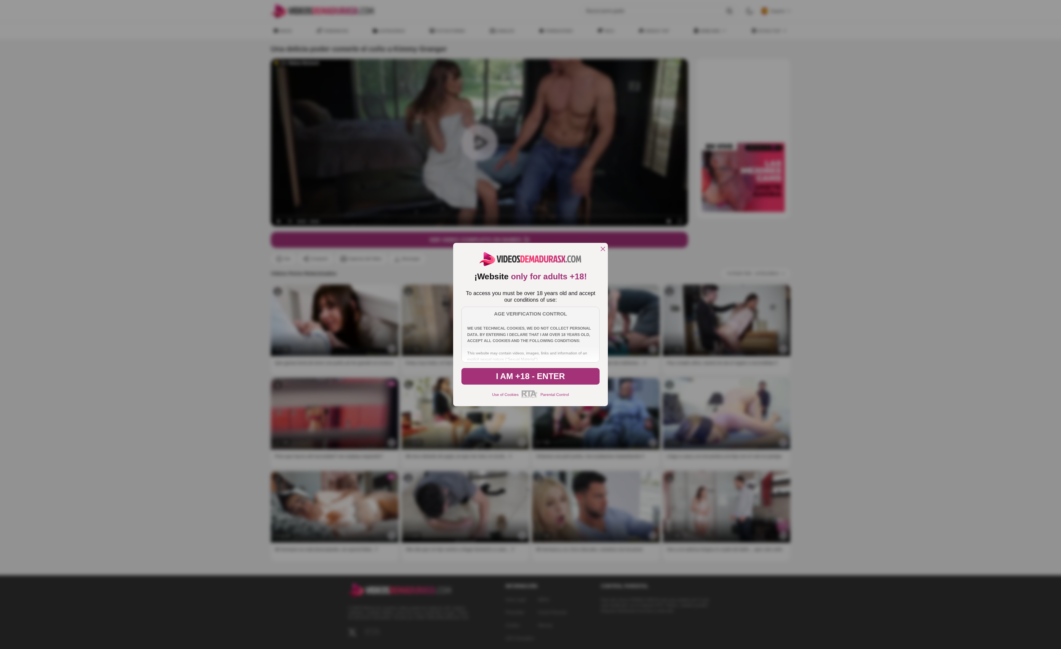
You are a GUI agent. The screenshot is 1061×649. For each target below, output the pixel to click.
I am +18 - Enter (530, 376)
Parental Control (554, 394)
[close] (603, 249)
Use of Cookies (505, 394)
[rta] (529, 397)
